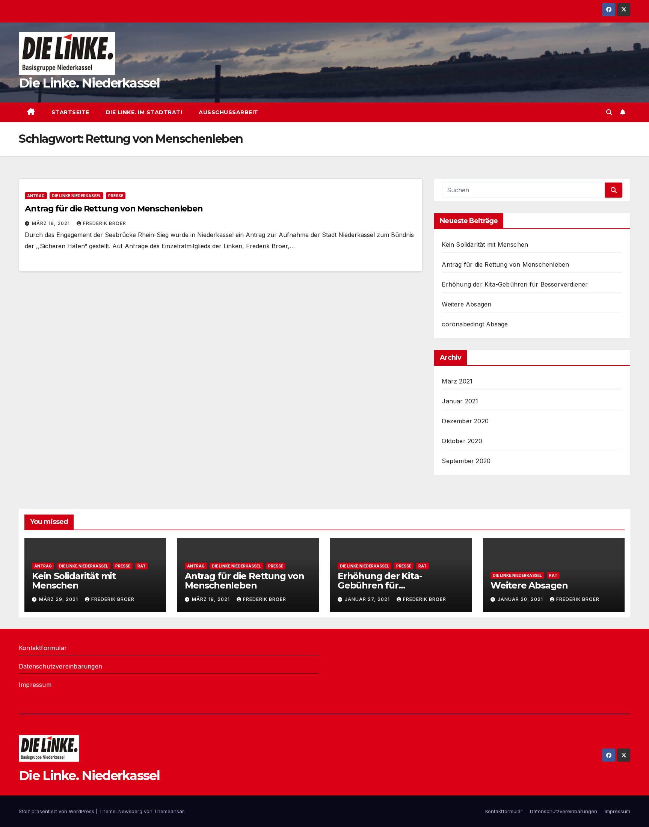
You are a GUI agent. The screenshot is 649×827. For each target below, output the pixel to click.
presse (115, 195)
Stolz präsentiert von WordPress (57, 811)
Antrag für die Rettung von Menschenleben (114, 209)
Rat (141, 566)
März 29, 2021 (59, 599)
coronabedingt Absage (475, 324)
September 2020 (466, 461)
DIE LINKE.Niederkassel (76, 195)
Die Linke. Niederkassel (89, 83)
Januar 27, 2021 (368, 599)
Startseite (70, 112)
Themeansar (169, 811)
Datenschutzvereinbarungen (60, 666)
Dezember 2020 (465, 421)
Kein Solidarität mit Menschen (485, 244)
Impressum (35, 684)
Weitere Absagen (466, 304)
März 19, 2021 (51, 223)
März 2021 (457, 381)
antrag (36, 195)
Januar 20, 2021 (521, 599)
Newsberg (130, 811)
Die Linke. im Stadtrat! (144, 112)
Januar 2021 (460, 401)
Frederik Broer (104, 223)
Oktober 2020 (462, 441)
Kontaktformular (43, 648)
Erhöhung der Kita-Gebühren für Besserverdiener (515, 284)
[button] (609, 112)
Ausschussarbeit (228, 112)
